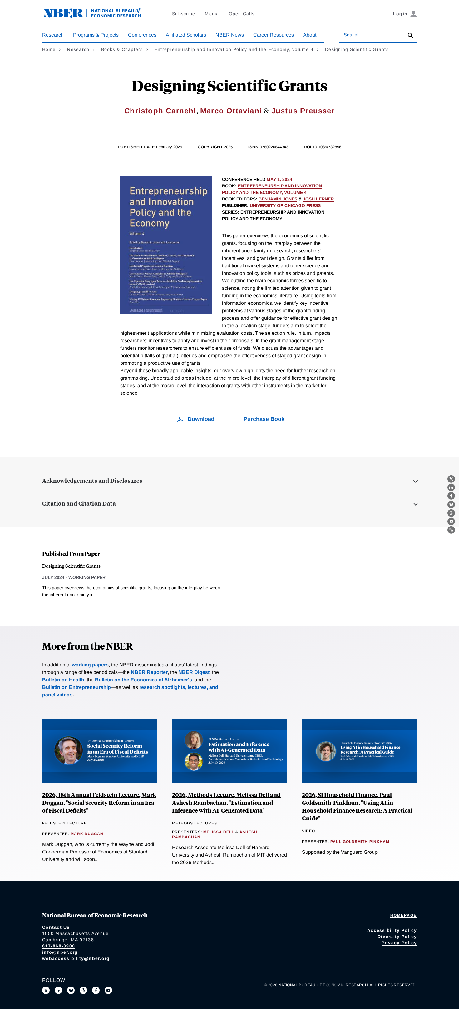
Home (49, 49)
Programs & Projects (96, 34)
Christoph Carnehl (160, 110)
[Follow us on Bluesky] (71, 990)
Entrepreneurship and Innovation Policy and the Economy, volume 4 (234, 49)
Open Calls (242, 13)
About (309, 34)
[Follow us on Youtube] (108, 990)
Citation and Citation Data (79, 503)
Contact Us (56, 927)
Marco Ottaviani (231, 110)
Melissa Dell (218, 832)
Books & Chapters (122, 49)
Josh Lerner (318, 198)
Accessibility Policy (392, 930)
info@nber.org (60, 952)
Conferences (142, 34)
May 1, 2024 (279, 179)
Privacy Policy (399, 942)
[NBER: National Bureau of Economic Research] (97, 16)
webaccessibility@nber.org (76, 958)
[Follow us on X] (46, 990)
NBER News (229, 34)
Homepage (403, 915)
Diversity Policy (397, 936)
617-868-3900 (58, 945)
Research (53, 34)
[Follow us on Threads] (83, 990)
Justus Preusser (303, 110)
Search (352, 34)
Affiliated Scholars (186, 34)
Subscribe (183, 13)
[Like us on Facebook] (96, 990)
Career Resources (273, 34)
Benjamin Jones (278, 198)
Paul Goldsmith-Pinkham (359, 841)
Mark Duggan (87, 834)
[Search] (410, 36)
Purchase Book (264, 419)
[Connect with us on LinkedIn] (58, 990)
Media (212, 13)
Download (200, 419)
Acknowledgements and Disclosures (92, 480)
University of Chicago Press (285, 205)
